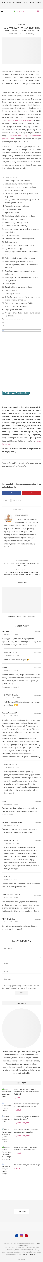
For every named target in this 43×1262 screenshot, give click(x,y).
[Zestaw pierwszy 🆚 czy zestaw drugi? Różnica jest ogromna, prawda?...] (27, 1205)
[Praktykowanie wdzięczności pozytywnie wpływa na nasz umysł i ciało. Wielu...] (5, 1216)
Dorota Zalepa (21, 515)
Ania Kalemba (8, 919)
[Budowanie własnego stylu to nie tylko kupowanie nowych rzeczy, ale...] (37, 1216)
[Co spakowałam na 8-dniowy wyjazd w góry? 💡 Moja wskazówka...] (16, 1205)
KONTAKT (25, 2)
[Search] (41, 12)
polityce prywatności (33, 1251)
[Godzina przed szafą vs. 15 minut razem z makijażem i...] (37, 1205)
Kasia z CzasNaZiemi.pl (12, 822)
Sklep (3, 2)
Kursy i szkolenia (35, 2)
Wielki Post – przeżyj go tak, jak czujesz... (21, 616)
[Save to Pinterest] (31, 493)
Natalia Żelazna (9, 713)
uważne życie (17, 500)
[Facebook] (18, 6)
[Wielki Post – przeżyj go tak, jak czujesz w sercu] (21, 600)
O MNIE (9, 2)
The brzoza (7, 631)
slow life (6, 500)
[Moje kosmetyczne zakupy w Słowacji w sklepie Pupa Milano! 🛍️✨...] (27, 1216)
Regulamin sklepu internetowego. (28, 1254)
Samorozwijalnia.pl (11, 895)
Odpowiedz (37, 631)
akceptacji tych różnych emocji (20, 120)
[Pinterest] (24, 6)
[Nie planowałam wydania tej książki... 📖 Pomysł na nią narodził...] (5, 1205)
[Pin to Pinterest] (30, 509)
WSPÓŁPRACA (17, 2)
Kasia (4, 668)
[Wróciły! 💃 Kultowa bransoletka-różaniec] (16, 1216)
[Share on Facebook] (11, 493)
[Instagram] (21, 6)
